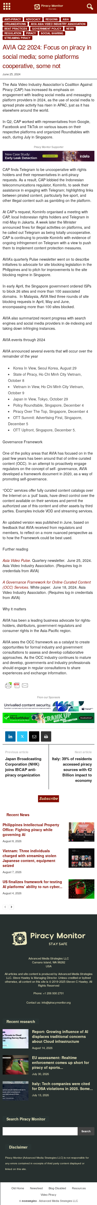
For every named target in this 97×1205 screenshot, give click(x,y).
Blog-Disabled (57, 1188)
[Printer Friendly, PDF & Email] (17, 687)
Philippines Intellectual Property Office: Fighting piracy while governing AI (31, 829)
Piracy (31, 33)
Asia (66, 19)
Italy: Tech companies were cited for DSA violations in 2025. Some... (62, 1086)
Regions (52, 19)
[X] (22, 736)
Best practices (15, 28)
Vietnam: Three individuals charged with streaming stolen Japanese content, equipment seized (29, 858)
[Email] (34, 736)
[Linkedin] (10, 736)
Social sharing (52, 33)
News (70, 28)
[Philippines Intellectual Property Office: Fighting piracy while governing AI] (81, 832)
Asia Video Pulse (16, 560)
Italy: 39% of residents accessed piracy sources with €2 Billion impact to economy (72, 769)
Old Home (17, 1188)
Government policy (46, 28)
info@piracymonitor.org (56, 1002)
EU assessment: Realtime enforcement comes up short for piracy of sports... (60, 1062)
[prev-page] (5, 906)
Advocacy (33, 19)
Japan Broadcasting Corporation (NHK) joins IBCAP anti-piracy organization (23, 767)
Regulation (12, 33)
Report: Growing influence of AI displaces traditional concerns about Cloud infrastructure (60, 1036)
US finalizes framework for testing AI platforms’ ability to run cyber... (32, 884)
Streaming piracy (17, 38)
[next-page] (11, 906)
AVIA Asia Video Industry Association (58, 24)
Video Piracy (48, 1194)
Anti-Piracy (12, 19)
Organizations (15, 24)
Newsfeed (36, 1188)
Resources (79, 1188)
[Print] (46, 736)
